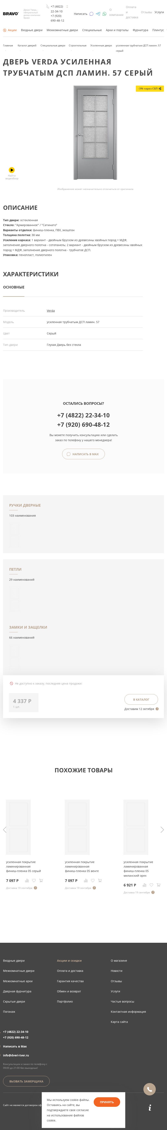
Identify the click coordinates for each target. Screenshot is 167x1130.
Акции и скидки (69, 960)
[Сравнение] (27, 880)
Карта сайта (119, 1022)
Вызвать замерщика (26, 1081)
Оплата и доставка (70, 971)
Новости (116, 971)
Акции (12, 30)
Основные (13, 287)
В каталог (141, 699)
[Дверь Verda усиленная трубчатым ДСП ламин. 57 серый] (95, 179)
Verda (51, 310)
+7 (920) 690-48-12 (57, 18)
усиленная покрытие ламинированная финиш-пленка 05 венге (82, 866)
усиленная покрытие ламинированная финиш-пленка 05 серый (23, 866)
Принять (107, 1102)
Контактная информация (128, 1012)
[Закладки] (34, 880)
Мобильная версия (14, 1109)
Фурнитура (140, 30)
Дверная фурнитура (17, 991)
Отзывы (146, 12)
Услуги (159, 12)
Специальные (92, 30)
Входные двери (32, 30)
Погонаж (9, 1012)
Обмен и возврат (69, 991)
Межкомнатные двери (62, 30)
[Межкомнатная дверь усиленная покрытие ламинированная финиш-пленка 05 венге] (77, 854)
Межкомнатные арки (18, 981)
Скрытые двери (14, 1001)
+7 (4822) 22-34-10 (57, 8)
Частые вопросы (122, 1001)
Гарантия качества (70, 981)
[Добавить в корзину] (40, 880)
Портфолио (65, 1001)
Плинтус (158, 30)
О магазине (119, 960)
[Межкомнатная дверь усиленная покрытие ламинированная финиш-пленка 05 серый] (18, 854)
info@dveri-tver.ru (16, 1055)
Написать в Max (85, 454)
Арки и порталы (117, 30)
